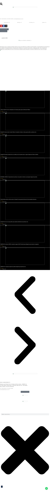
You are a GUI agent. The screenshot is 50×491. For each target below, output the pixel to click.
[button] (25, 295)
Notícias (18, 22)
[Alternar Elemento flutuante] (46, 488)
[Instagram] (6, 26)
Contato (1, 2)
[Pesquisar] (2, 487)
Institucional (6, 22)
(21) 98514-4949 (10, 18)
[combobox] (25, 414)
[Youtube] (1, 26)
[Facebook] (3, 26)
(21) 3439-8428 (3, 18)
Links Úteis (2, 1)
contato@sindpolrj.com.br (18, 18)
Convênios (31, 22)
